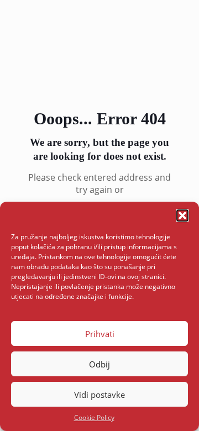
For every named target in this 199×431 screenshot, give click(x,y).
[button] (182, 215)
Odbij (99, 364)
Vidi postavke (99, 394)
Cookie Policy (94, 417)
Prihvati (99, 333)
